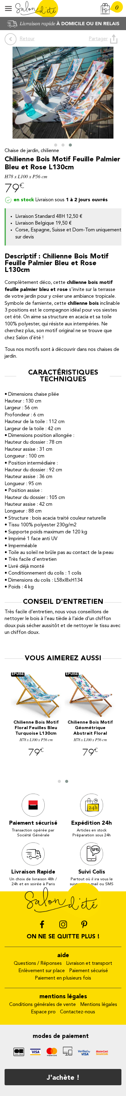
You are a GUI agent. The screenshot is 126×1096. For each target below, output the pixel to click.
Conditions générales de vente (42, 1004)
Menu (8, 8)
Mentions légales (98, 1004)
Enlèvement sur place (41, 970)
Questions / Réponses (38, 963)
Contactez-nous (77, 1012)
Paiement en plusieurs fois (63, 978)
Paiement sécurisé (88, 970)
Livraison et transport (89, 963)
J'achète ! (63, 1077)
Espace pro (43, 1012)
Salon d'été (36, 8)
